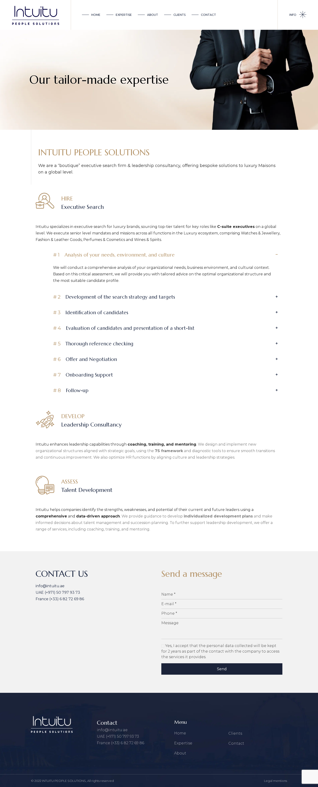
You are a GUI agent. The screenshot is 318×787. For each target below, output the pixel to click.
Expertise (183, 743)
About (180, 753)
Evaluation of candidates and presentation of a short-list (123, 328)
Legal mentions (275, 781)
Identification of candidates (90, 313)
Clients (235, 733)
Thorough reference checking (93, 344)
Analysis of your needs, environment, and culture (114, 255)
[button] (165, 255)
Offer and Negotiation (85, 359)
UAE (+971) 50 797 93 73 (58, 592)
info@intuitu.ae (50, 586)
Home (180, 733)
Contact (236, 743)
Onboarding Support (83, 375)
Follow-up (70, 390)
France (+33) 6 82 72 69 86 (60, 599)
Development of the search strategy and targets (114, 297)
